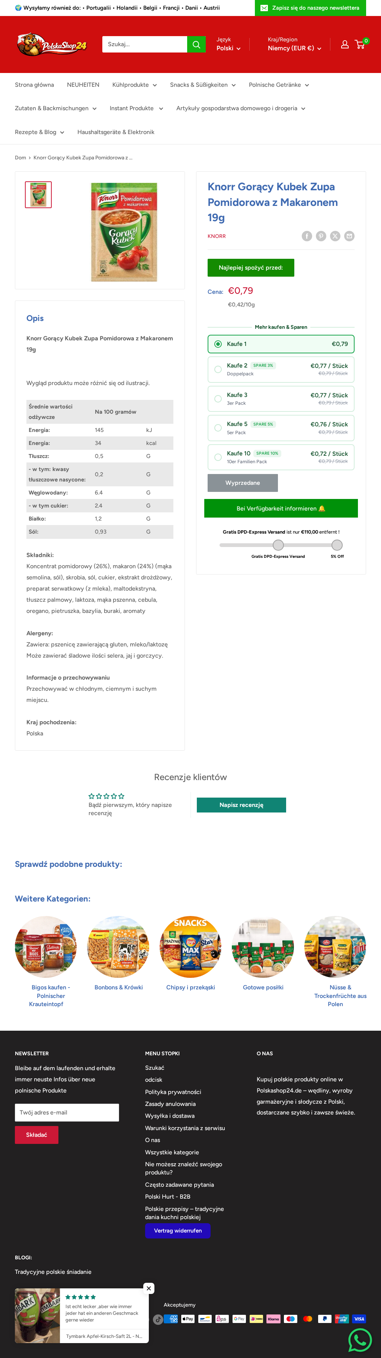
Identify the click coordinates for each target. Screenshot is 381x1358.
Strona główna (34, 84)
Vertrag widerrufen (178, 1230)
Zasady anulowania (170, 1103)
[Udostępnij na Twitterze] (335, 235)
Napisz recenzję (241, 804)
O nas (152, 1140)
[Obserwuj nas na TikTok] (158, 1319)
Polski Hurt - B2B (167, 1196)
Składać (36, 1134)
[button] (148, 1288)
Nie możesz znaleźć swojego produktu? (183, 1168)
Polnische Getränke (275, 84)
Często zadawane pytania (179, 1184)
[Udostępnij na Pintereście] (321, 235)
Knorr (217, 236)
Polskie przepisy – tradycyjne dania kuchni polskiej (184, 1213)
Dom (20, 158)
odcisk (153, 1079)
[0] (360, 44)
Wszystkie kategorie (172, 1152)
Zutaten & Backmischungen (52, 108)
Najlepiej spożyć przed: (251, 267)
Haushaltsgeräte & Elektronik (115, 132)
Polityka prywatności (173, 1091)
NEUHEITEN (83, 84)
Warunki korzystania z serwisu (185, 1128)
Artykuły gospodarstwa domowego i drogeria (236, 108)
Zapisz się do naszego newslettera (315, 7)
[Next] (365, 954)
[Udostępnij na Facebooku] (307, 235)
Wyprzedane (242, 482)
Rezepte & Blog (35, 132)
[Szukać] (196, 44)
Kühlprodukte (130, 84)
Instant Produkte (132, 108)
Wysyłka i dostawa (170, 1115)
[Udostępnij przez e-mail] (349, 235)
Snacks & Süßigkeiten (199, 84)
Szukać (154, 1067)
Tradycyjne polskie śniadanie (53, 1271)
